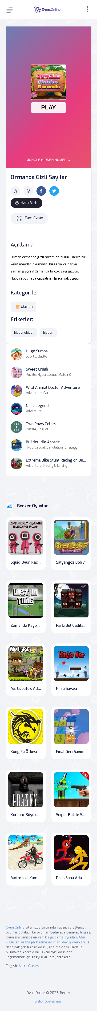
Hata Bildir (29, 202)
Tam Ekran (33, 218)
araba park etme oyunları (41, 942)
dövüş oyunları (73, 942)
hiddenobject (24, 332)
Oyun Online (15, 927)
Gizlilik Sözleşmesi (48, 1001)
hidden (48, 332)
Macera (27, 307)
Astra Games (29, 966)
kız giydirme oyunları (61, 937)
